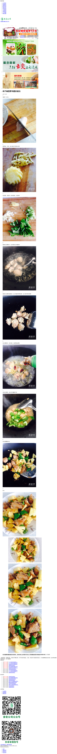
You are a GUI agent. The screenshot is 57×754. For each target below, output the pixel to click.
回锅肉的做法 (11, 687)
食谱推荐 (4, 692)
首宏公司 (4, 21)
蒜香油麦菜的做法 (12, 669)
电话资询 (4, 752)
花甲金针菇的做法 (12, 683)
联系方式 (4, 751)
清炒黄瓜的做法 (12, 665)
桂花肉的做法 (11, 685)
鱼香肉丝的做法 (12, 672)
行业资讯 (4, 691)
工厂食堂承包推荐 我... (13, 663)
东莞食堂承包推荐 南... (13, 664)
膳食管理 (4, 693)
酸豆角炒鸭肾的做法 (13, 682)
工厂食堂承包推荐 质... (13, 670)
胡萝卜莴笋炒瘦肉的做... (13, 684)
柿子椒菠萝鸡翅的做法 (13, 666)
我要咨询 (4, 750)
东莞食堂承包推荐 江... (13, 667)
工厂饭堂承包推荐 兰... (13, 671)
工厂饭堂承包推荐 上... (13, 662)
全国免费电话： (6, 744)
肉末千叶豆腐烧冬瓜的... (13, 681)
